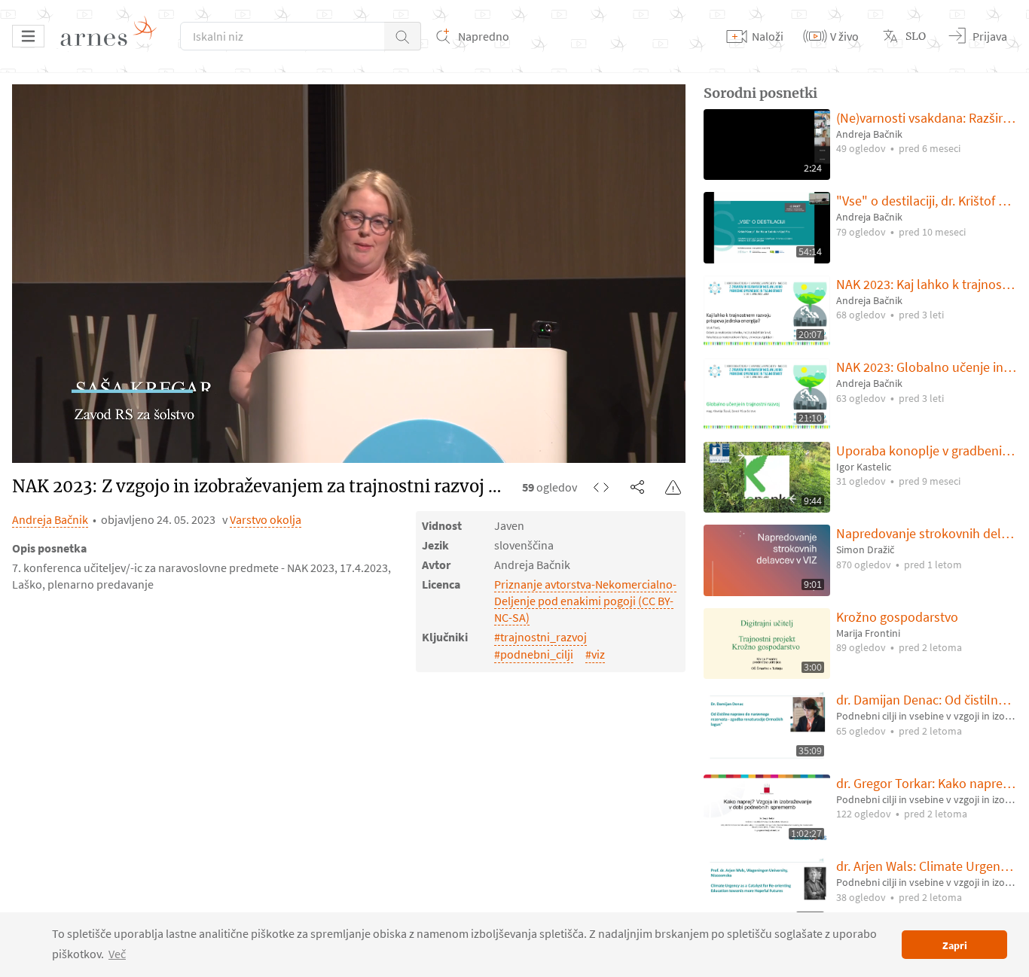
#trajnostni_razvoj (540, 636)
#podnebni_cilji (533, 654)
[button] (402, 36)
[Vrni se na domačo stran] (113, 36)
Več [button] (117, 953)
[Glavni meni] (28, 36)
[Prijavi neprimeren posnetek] (673, 487)
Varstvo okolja (265, 519)
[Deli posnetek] (637, 487)
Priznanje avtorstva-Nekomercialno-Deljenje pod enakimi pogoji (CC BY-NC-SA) (585, 601)
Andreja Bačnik (50, 519)
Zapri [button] (954, 945)
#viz (595, 654)
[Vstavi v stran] (601, 487)
